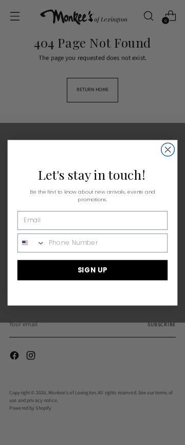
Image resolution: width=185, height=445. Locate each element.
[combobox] (31, 242)
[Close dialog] (168, 149)
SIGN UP (93, 269)
